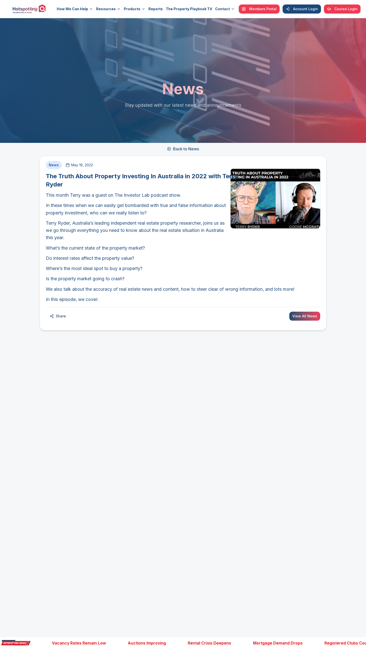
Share (61, 316)
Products (132, 9)
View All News (304, 316)
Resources (106, 9)
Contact (222, 9)
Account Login (305, 9)
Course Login (346, 9)
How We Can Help (72, 9)
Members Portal (263, 9)
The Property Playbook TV (189, 9)
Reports (155, 9)
